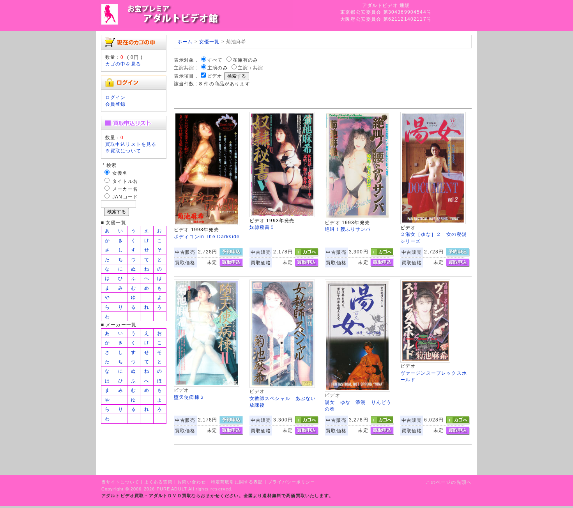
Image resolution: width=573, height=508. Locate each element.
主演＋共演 (251, 67)
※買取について (123, 150)
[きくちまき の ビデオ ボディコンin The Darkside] (206, 224)
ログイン (115, 97)
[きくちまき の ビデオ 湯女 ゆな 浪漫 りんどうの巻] (357, 390)
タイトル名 (125, 181)
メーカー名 (125, 188)
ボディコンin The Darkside (207, 236)
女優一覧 (209, 41)
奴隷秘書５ (262, 227)
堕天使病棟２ (189, 397)
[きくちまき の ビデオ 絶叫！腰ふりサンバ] (357, 217)
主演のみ (217, 67)
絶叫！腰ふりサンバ (348, 229)
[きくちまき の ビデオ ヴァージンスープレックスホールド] (425, 360)
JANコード (125, 196)
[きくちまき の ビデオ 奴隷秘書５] (282, 215)
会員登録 (115, 103)
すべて (215, 59)
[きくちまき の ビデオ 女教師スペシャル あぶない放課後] (282, 386)
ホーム (185, 41)
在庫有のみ (245, 59)
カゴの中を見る (123, 63)
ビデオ (214, 75)
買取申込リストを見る (131, 144)
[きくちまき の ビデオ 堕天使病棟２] (206, 385)
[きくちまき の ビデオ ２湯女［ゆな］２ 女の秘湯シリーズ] (433, 222)
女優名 (119, 172)
